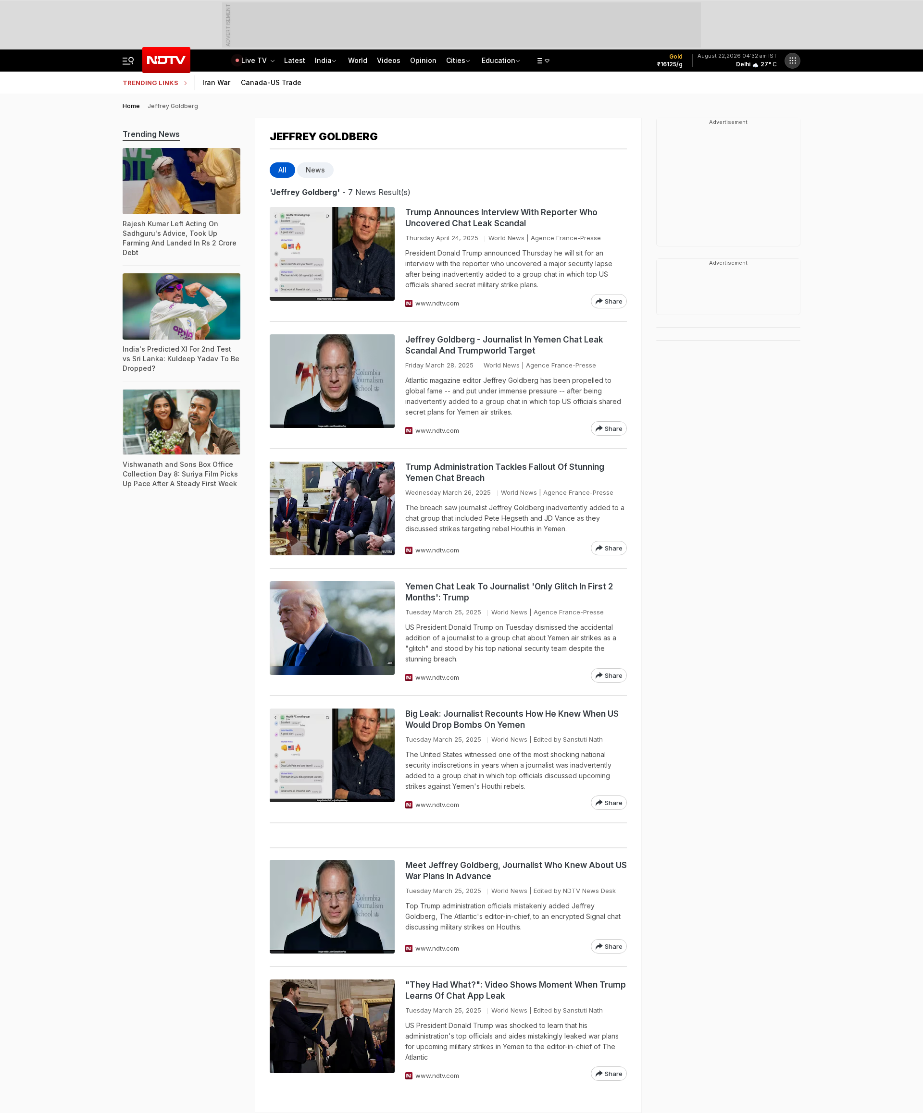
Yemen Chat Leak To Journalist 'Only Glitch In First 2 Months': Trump (509, 592)
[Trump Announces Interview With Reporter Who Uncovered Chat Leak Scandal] (332, 257)
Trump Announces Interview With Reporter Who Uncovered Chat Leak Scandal (501, 218)
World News (506, 238)
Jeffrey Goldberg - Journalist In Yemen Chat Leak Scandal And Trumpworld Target (504, 345)
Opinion (423, 60)
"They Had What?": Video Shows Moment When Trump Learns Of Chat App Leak (515, 990)
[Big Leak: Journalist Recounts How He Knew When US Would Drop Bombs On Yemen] (332, 759)
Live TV (255, 60)
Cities (455, 60)
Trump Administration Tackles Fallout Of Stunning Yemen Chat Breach (504, 472)
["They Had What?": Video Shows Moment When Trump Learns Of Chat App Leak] (332, 1030)
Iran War (216, 82)
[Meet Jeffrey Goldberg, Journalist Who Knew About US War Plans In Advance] (332, 907)
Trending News (151, 134)
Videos (388, 60)
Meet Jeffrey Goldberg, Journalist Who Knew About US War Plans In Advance (516, 870)
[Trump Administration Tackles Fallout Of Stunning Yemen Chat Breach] (332, 508)
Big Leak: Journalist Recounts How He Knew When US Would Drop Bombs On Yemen (512, 719)
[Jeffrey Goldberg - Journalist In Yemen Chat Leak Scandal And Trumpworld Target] (332, 385)
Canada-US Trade (271, 82)
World (357, 60)
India (323, 60)
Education (498, 60)
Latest (294, 60)
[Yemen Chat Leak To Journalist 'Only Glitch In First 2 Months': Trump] (332, 632)
